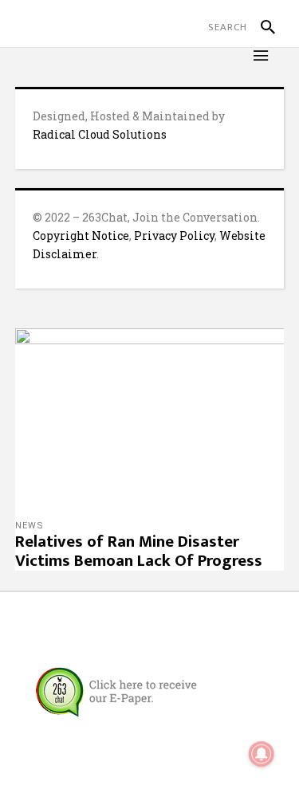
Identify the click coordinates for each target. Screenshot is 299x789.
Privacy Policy (174, 235)
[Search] (261, 27)
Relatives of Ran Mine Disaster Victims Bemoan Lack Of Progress (138, 551)
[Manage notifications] (261, 754)
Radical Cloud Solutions (100, 134)
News (29, 525)
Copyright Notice (81, 235)
